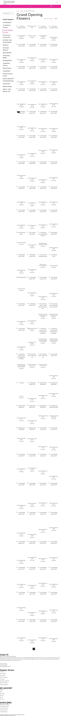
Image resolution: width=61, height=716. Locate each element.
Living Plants (6, 71)
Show (45, 18)
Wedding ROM (7, 60)
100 (51, 18)
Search (12, 13)
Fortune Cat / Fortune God (7, 36)
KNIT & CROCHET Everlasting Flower (8, 80)
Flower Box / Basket (6, 56)
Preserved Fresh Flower (7, 75)
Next (40, 649)
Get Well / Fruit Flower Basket (7, 41)
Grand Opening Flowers (8, 31)
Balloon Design (7, 86)
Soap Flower (6, 83)
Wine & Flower (7, 68)
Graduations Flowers (6, 64)
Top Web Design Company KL (9, 715)
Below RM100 (7, 53)
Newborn (5, 45)
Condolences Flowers (7, 26)
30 (47, 18)
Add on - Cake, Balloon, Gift (7, 90)
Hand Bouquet (7, 22)
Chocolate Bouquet (6, 49)
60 (49, 18)
